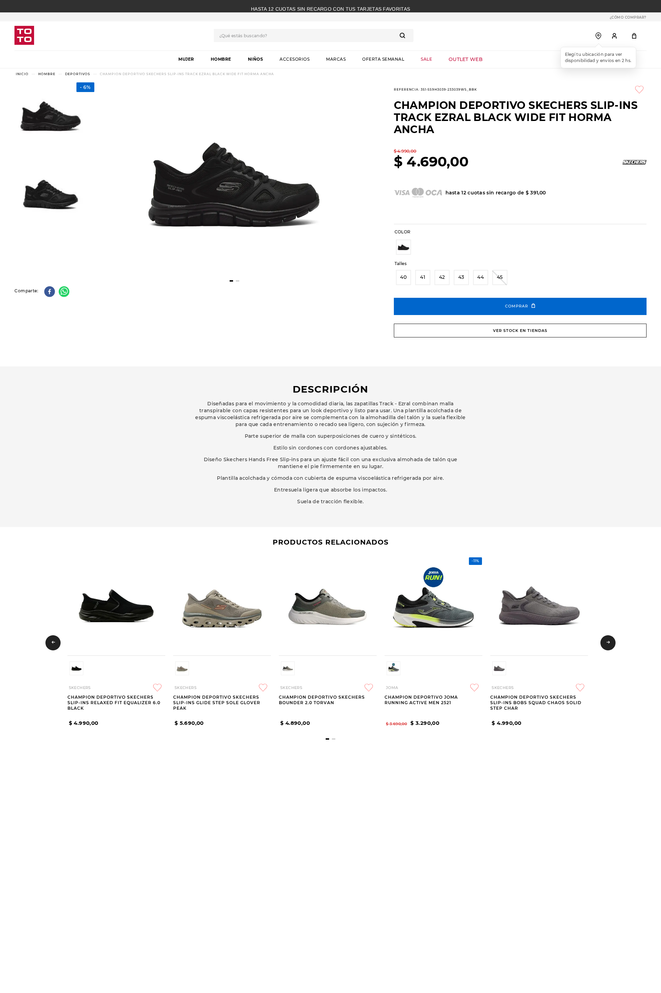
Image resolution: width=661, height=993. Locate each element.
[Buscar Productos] (404, 35)
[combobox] (313, 35)
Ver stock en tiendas (520, 330)
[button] (403, 247)
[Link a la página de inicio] (22, 74)
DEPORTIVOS (77, 74)
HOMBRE (46, 74)
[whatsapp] (65, 292)
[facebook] (50, 292)
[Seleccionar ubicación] (598, 36)
